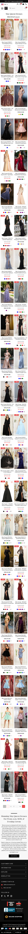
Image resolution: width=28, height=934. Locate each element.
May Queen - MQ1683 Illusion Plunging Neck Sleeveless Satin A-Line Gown (7, 504)
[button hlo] (4, 49)
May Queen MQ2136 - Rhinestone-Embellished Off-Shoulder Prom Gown (20, 109)
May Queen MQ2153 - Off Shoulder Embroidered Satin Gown (7, 405)
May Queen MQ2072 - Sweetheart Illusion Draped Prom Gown (20, 538)
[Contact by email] (23, 4)
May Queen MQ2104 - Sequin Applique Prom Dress (7, 538)
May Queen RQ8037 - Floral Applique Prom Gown (7, 43)
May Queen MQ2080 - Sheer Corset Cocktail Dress (20, 699)
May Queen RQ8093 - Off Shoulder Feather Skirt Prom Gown (20, 504)
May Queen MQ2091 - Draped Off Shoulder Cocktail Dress (7, 730)
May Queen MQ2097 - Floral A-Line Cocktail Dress (7, 667)
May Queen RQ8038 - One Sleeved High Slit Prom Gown (20, 762)
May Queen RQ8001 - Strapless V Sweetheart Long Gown (21, 795)
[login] (17, 4)
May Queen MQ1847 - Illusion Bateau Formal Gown (20, 43)
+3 (24, 147)
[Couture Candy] (6, 8)
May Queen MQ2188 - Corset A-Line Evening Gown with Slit (20, 636)
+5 (10, 377)
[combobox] (16, 8)
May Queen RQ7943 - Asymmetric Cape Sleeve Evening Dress (7, 174)
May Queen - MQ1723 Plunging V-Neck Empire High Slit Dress (7, 762)
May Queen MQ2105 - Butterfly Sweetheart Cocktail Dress (20, 142)
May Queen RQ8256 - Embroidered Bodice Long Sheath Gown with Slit (7, 338)
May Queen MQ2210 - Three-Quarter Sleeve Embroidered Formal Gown (7, 569)
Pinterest (8, 896)
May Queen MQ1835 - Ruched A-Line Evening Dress (7, 438)
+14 (11, 445)
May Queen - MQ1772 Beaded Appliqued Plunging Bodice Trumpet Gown (7, 239)
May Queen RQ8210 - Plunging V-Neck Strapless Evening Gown (20, 239)
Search (10, 8)
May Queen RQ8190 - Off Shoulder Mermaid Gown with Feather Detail (7, 142)
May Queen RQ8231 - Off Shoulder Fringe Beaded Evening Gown (7, 76)
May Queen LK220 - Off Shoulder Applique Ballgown (7, 109)
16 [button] (20, 806)
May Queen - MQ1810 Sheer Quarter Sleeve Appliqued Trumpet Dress (7, 795)
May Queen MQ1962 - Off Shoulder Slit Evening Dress (20, 338)
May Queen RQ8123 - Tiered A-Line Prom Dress (21, 438)
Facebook (1, 896)
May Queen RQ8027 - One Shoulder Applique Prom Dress (7, 272)
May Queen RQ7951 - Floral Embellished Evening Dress (20, 272)
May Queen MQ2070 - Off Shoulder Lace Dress (21, 667)
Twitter (5, 896)
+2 (10, 212)
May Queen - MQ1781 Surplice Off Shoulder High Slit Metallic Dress (20, 405)
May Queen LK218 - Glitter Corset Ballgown (7, 471)
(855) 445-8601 (7, 887)
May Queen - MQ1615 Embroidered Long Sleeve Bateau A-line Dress (20, 207)
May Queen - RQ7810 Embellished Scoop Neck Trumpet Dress (21, 305)
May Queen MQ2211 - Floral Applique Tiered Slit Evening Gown (7, 305)
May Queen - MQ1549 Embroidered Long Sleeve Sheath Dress (20, 569)
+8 (24, 609)
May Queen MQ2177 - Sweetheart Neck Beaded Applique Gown (20, 174)
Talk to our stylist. (17, 1)
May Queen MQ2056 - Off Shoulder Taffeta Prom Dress (7, 372)
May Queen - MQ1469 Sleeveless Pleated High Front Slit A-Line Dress (21, 602)
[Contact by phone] (26, 4)
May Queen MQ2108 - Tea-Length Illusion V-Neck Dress (7, 207)
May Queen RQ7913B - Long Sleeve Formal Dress (7, 602)
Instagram (11, 896)
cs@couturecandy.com (9, 884)
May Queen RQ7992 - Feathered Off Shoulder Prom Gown (21, 471)
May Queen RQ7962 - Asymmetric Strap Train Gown (21, 76)
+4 (24, 345)
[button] (4, 806)
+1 (10, 49)
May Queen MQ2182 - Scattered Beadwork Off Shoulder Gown (7, 636)
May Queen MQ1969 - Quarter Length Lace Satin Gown (20, 372)
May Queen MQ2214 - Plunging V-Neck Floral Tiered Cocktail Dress (20, 730)
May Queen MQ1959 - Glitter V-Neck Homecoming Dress (7, 699)
